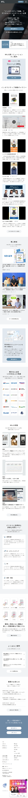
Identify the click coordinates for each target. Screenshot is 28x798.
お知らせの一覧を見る (14, 710)
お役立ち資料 (4, 759)
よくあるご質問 (17, 753)
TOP (3, 741)
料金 (15, 751)
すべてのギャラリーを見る (14, 231)
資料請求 (15, 757)
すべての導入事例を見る (14, 318)
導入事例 (15, 749)
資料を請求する (14, 359)
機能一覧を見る (14, 635)
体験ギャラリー (17, 747)
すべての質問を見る (14, 671)
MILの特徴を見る (14, 514)
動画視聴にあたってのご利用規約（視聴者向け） (7, 776)
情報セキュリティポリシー (7, 768)
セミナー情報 (4, 757)
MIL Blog (4, 761)
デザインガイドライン (6, 763)
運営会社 (4, 745)
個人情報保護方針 (5, 770)
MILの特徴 (16, 745)
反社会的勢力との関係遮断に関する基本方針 (7, 773)
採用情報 (4, 747)
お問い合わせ (14, 732)
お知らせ (4, 743)
